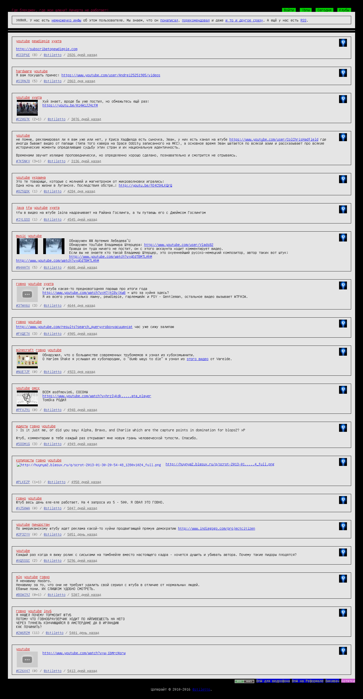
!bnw (306, 10)
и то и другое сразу (244, 20)
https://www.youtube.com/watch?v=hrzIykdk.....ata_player (96, 396)
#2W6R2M (23, 632)
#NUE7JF (23, 371)
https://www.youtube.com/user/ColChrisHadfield (273, 139)
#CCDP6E (23, 55)
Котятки (348, 681)
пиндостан (41, 524)
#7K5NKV (23, 161)
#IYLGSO (23, 219)
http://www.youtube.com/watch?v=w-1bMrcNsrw (83, 653)
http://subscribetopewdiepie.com (46, 49)
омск (36, 388)
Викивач (332, 681)
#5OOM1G (23, 444)
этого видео (197, 359)
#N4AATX (23, 267)
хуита (56, 41)
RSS (303, 20)
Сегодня (324, 10)
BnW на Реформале (307, 681)
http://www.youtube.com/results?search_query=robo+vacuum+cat (74, 326)
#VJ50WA (23, 508)
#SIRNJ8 (23, 81)
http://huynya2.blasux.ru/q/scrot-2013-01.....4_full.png (220, 464)
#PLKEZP (23, 482)
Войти (289, 10)
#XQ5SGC (23, 560)
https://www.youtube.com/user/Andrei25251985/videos (110, 75)
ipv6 (48, 611)
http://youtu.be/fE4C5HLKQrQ (145, 185)
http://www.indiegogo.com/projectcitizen (216, 528)
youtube (23, 41)
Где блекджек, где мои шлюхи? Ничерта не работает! (60, 10)
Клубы (344, 10)
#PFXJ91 (23, 410)
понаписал (169, 20)
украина (39, 177)
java (20, 207)
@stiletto (52, 55)
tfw (29, 207)
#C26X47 (23, 671)
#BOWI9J (23, 594)
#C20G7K (23, 119)
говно (21, 283)
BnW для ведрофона (273, 681)
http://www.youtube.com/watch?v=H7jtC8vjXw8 (83, 292)
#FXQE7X (23, 333)
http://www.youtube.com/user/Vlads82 (178, 244)
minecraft (25, 350)
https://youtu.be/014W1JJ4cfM (70, 105)
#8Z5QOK (23, 191)
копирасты (25, 460)
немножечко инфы (66, 20)
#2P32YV (23, 534)
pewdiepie (41, 41)
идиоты (22, 426)
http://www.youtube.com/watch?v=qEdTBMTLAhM (110, 256)
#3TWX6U (23, 305)
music (21, 236)
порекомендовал (196, 20)
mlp (19, 577)
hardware (24, 71)
